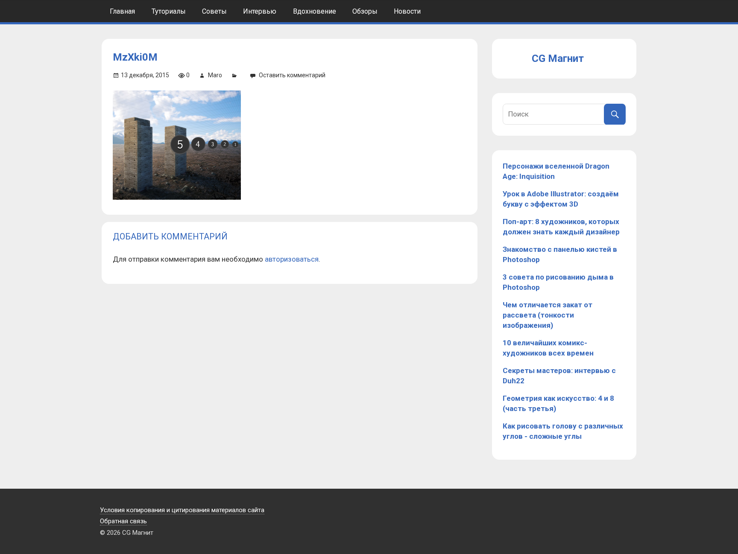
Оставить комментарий (292, 75)
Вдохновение (314, 11)
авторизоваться (292, 259)
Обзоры (365, 11)
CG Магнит (558, 58)
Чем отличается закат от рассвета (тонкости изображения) (547, 314)
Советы (214, 11)
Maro (215, 75)
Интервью (259, 11)
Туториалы (169, 11)
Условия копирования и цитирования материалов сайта (182, 510)
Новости (407, 11)
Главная (122, 11)
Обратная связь (123, 521)
